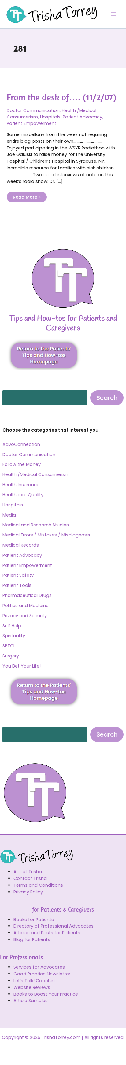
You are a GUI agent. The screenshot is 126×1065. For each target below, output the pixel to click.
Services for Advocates (39, 967)
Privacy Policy (28, 892)
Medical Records (20, 545)
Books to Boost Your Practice (45, 994)
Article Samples (30, 1000)
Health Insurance (20, 485)
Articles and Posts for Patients (46, 933)
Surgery (10, 656)
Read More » (27, 196)
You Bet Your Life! (21, 666)
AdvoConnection (21, 444)
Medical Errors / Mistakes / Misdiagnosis (46, 535)
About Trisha (27, 872)
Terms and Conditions (38, 885)
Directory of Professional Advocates (53, 926)
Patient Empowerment (27, 565)
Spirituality (13, 636)
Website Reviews (31, 987)
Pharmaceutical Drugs (27, 595)
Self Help (11, 626)
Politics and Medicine (25, 605)
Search (106, 397)
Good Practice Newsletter (41, 974)
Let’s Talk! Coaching (35, 981)
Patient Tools (16, 585)
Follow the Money (21, 464)
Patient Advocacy (22, 555)
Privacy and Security (24, 616)
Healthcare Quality (22, 495)
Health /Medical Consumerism (35, 474)
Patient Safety (18, 575)
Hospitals (12, 505)
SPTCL (8, 646)
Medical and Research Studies (35, 525)
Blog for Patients (31, 939)
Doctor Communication (28, 454)
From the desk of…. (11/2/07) (61, 97)
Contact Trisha (30, 878)
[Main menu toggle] (113, 14)
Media (9, 515)
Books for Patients (33, 919)
